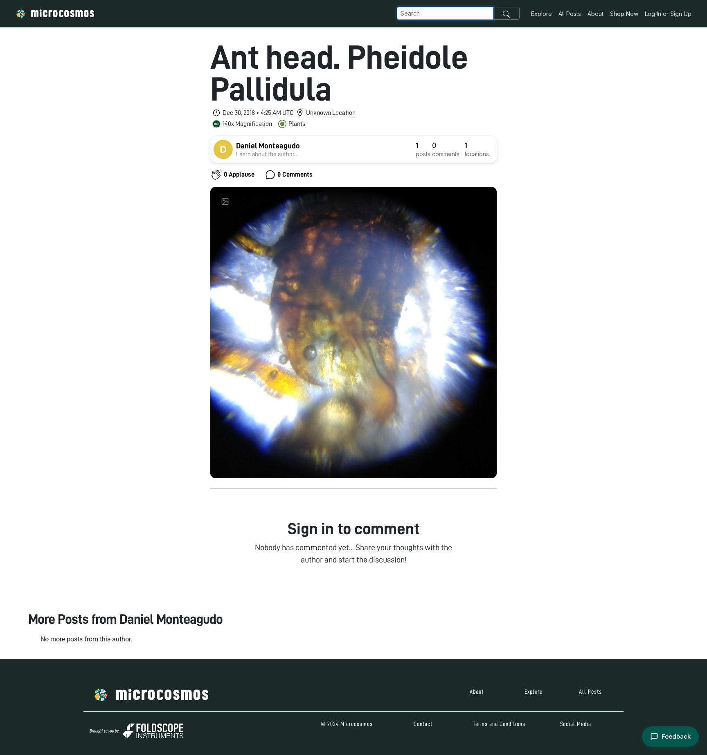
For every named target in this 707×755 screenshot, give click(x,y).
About (595, 13)
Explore (541, 13)
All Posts (569, 13)
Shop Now (624, 13)
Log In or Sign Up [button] (668, 13)
